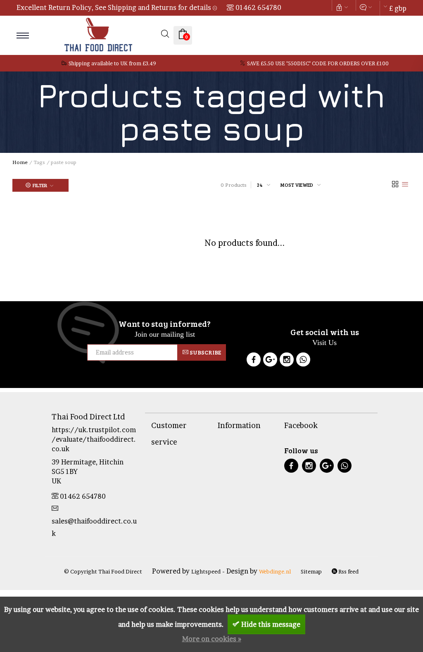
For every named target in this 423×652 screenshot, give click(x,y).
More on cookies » (211, 639)
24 (260, 184)
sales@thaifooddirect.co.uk (94, 527)
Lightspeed (206, 571)
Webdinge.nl (275, 571)
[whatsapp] (344, 466)
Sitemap (311, 571)
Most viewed (296, 184)
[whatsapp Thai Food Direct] (303, 360)
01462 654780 (258, 7)
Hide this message (270, 624)
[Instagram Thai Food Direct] (287, 360)
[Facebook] (254, 360)
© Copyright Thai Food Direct (103, 571)
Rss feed (348, 571)
